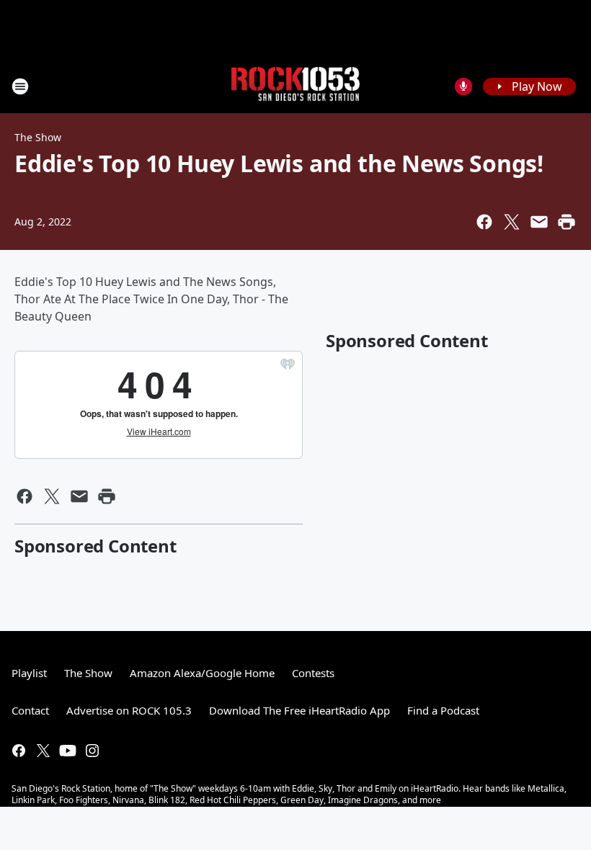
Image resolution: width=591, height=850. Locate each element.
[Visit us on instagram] (92, 750)
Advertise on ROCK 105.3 (129, 710)
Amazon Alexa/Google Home (202, 673)
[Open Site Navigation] (20, 86)
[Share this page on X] (512, 222)
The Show (37, 137)
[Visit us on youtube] (67, 750)
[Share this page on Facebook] (484, 222)
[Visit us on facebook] (18, 750)
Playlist (29, 673)
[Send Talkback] (463, 86)
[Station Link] (295, 86)
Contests (313, 673)
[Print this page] (566, 222)
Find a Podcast (443, 710)
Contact (30, 710)
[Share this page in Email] (539, 222)
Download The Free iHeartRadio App (299, 710)
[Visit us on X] (43, 750)
